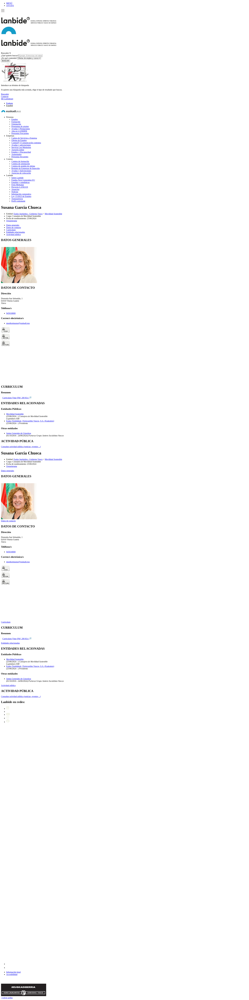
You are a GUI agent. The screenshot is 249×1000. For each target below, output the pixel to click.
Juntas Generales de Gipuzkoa (18, 433)
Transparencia (17, 199)
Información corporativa (21, 194)
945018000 (11, 313)
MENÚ (9, 3)
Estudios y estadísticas (20, 182)
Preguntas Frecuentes (20, 133)
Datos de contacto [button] (13, 227)
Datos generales (7, 471)
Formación (15, 122)
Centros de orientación (20, 164)
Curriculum (5, 622)
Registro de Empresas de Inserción (25, 168)
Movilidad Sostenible (53, 214)
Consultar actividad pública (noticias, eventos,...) (21, 447)
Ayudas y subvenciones (21, 145)
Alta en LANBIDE (19, 131)
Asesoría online (17, 150)
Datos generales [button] (12, 225)
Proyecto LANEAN (19, 187)
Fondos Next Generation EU (23, 180)
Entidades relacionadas (10, 643)
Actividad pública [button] (13, 234)
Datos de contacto (8, 521)
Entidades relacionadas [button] (15, 232)
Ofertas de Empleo (19, 140)
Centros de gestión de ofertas (23, 166)
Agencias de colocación (21, 173)
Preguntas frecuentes (19, 157)
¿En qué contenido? (9, 58)
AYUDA (10, 5)
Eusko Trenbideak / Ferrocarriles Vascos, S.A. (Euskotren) (30, 421)
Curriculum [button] (11, 230)
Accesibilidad (11, 974)
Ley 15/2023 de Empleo (21, 196)
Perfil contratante (18, 201)
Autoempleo (16, 154)
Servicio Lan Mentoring (21, 147)
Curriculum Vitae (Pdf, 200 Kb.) (15, 398)
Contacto (4, 96)
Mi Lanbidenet (7, 99)
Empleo (14, 119)
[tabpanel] (124, 261)
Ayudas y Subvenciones (21, 171)
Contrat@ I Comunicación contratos (26, 143)
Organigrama (11, 221)
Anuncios (15, 189)
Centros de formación (20, 161)
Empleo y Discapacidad (21, 152)
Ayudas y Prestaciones (20, 129)
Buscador (5, 53)
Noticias (14, 192)
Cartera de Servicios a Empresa (24, 138)
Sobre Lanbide (17, 178)
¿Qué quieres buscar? (10, 55)
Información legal (13, 972)
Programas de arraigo (20, 126)
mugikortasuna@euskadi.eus (18, 323)
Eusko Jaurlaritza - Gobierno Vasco (28, 214)
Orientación (16, 124)
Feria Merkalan (17, 185)
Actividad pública (8, 685)
